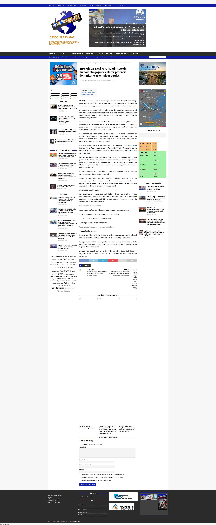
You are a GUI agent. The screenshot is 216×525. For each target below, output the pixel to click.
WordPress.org (82, 515)
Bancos (54, 259)
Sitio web (81, 469)
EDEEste (75, 264)
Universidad (67, 291)
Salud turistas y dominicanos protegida (87, 427)
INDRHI (73, 271)
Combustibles (70, 259)
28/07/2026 (61, 111)
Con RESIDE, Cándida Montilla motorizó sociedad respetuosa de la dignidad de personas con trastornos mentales (108, 429)
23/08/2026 (61, 215)
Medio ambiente (72, 276)
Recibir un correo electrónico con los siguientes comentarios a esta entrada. (102, 477)
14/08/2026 (150, 191)
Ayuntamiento (73, 256)
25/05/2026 (59, 144)
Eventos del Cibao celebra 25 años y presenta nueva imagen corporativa (67, 131)
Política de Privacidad (53, 499)
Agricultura (58, 256)
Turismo (120, 5)
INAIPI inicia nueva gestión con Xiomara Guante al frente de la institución (122, 37)
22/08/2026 (61, 240)
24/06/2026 (60, 188)
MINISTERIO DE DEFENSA (66, 279)
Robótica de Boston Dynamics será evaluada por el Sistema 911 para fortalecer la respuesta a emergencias (156, 199)
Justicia (65, 276)
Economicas (83, 5)
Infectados (54, 274)
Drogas (70, 264)
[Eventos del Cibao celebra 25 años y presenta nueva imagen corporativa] (53, 131)
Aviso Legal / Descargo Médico (55, 495)
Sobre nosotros (52, 500)
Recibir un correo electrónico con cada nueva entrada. (96, 480)
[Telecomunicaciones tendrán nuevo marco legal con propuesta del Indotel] (142, 188)
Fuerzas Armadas (55, 271)
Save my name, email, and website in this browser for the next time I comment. (103, 474)
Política (72, 283)
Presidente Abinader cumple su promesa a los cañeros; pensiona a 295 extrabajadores (127, 428)
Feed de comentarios (83, 512)
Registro (80, 504)
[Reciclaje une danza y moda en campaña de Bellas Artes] (53, 187)
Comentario (82, 447)
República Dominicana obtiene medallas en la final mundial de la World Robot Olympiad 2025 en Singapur (154, 233)
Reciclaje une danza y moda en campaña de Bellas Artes (66, 186)
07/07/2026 (61, 124)
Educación (58, 267)
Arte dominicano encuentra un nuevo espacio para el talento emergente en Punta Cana (67, 155)
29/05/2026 (61, 134)
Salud (91, 5)
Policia (66, 283)
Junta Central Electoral (56, 276)
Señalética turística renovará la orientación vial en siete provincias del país (67, 246)
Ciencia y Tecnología (152, 183)
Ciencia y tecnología (110, 5)
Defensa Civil (53, 264)
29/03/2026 (150, 214)
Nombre (81, 460)
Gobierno (86, 265)
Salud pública (58, 288)
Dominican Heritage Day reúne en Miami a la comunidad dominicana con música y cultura (67, 211)
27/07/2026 (61, 168)
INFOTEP (61, 274)
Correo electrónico (84, 465)
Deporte (59, 264)
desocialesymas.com (94, 80)
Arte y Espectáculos (63, 150)
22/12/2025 (147, 237)
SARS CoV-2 (68, 288)
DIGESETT (65, 264)
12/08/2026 (61, 158)
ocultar (90, 90)
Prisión (58, 285)
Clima (63, 259)
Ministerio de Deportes (56, 281)
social (73, 288)
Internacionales (72, 5)
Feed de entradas (82, 509)
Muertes (74, 281)
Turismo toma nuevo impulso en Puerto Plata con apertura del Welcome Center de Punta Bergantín (67, 236)
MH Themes (77, 521)
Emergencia (70, 267)
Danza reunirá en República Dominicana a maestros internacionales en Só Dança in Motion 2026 (67, 176)
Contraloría (54, 262)
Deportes (98, 5)
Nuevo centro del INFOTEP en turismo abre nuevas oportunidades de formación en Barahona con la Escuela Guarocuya (67, 224)
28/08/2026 (61, 204)
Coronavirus (62, 262)
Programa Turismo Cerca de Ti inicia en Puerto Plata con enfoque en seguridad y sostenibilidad (67, 200)
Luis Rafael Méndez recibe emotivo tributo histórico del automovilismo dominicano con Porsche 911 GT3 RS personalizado (67, 120)
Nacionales (61, 5)
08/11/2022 (84, 80)
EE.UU (65, 267)
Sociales (51, 5)
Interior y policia (70, 274)
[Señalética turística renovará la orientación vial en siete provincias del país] (53, 246)
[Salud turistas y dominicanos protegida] (88, 361)
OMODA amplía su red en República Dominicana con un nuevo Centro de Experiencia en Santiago (67, 107)
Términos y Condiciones (54, 502)
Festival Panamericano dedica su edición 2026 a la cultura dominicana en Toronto (67, 165)
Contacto (50, 497)
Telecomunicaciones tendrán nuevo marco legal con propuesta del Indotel (156, 188)
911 (52, 256)
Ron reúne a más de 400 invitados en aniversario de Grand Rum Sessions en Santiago (65, 141)
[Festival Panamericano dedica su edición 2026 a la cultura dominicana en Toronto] (53, 165)
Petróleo (61, 283)
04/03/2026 (150, 226)
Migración (54, 278)
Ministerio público (67, 281)
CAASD (59, 259)
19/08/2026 (61, 250)
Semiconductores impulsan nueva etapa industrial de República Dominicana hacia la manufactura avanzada (156, 222)
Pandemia (55, 283)
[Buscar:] (157, 57)
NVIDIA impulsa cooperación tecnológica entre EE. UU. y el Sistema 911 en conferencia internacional (155, 210)
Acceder (80, 507)
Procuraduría (64, 285)
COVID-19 (72, 262)
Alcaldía (66, 256)
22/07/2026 (61, 180)
